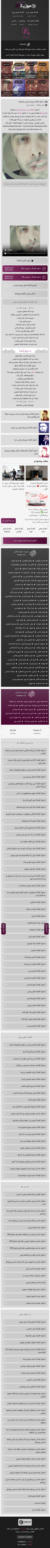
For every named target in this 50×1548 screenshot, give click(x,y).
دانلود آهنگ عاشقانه (37, 929)
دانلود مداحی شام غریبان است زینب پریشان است (27, 1220)
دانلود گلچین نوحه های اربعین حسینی (31, 1194)
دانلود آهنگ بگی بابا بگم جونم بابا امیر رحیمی (28, 855)
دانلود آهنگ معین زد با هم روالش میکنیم (29, 1120)
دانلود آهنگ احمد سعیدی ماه (34, 1359)
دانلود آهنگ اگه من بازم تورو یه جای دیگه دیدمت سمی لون (27, 762)
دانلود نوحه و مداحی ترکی (36, 1268)
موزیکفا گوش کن (8, 520)
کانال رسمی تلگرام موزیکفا (25, 293)
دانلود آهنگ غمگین (38, 902)
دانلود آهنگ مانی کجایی (36, 1329)
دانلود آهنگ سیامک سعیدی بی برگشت (31, 1065)
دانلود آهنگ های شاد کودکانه (34, 1012)
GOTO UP (27, 1522)
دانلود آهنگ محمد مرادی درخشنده (32, 885)
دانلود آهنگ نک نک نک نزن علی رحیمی (31, 834)
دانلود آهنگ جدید (39, 1510)
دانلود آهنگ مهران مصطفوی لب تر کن (31, 793)
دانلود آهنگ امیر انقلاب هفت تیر (33, 841)
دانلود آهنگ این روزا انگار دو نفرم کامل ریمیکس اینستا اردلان (27, 785)
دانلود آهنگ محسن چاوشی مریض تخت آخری (29, 1161)
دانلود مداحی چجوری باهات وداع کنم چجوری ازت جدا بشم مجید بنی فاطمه (26, 1431)
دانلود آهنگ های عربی (37, 971)
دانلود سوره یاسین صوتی (36, 1303)
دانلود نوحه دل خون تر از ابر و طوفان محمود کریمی (26, 1403)
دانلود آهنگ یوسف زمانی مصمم (31, 101)
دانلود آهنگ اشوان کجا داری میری (32, 1322)
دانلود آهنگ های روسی (36, 991)
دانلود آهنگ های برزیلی (36, 1005)
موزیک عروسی (40, 1503)
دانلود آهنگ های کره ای (36, 984)
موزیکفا (25, 5)
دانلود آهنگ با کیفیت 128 (31, 277)
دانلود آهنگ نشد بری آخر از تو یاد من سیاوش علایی (26, 848)
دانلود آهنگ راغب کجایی (36, 1379)
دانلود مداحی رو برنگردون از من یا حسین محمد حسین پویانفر (25, 1481)
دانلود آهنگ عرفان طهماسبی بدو (33, 1141)
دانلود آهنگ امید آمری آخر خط (34, 800)
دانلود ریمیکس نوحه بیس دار (34, 1275)
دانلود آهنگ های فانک (37, 1099)
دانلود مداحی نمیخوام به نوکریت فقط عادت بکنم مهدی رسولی (27, 1451)
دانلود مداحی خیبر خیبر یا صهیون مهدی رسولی (28, 1168)
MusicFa (23, 44)
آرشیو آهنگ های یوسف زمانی (25, 285)
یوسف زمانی (21, 109)
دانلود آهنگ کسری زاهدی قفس (33, 1086)
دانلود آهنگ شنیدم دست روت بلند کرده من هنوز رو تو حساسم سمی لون (26, 877)
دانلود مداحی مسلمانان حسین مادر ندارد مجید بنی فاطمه (26, 1421)
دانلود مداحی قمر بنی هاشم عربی (33, 1255)
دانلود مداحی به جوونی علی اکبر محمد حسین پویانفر (26, 1262)
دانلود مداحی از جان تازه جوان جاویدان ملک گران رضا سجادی (26, 1212)
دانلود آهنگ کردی (39, 916)
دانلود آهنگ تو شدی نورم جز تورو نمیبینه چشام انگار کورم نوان (25, 1351)
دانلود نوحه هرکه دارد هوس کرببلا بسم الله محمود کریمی (26, 1395)
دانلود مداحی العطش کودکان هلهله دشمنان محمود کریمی (26, 1412)
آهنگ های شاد (43, 530)
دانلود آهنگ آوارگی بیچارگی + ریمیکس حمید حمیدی (26, 814)
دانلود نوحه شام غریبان (37, 1227)
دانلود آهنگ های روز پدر (36, 1026)
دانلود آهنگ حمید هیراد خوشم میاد (32, 1175)
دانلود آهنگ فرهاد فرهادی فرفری (33, 1342)
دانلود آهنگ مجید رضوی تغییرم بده (32, 1127)
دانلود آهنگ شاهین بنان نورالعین (32, 1386)
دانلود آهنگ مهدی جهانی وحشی (33, 1366)
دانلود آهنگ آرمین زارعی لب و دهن (32, 1134)
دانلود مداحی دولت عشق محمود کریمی (31, 1458)
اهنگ (19, 113)
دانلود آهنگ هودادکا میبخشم (34, 821)
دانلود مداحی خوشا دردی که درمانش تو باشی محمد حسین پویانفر (26, 1441)
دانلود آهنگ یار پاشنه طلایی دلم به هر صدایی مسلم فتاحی (25, 752)
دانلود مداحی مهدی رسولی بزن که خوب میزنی (28, 1113)
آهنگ (32, 105)
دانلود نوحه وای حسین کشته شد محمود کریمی (27, 1472)
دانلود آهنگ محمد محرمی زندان (33, 1079)
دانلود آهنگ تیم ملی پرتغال (35, 869)
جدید (28, 109)
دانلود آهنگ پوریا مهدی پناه (34, 862)
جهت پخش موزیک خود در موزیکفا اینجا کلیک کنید (25, 55)
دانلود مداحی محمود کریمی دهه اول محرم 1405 (27, 1241)
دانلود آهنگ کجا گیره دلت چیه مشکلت (31, 807)
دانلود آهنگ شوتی (38, 950)
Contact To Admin (25, 1537)
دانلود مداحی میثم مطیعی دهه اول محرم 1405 (28, 1248)
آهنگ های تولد (31, 530)
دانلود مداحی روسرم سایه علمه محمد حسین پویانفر (26, 1489)
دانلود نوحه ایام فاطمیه (36, 923)
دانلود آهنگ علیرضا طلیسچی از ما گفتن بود (29, 1106)
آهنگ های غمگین (19, 530)
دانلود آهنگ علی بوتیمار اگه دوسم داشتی (29, 1093)
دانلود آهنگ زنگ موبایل (36, 943)
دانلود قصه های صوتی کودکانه (33, 1019)
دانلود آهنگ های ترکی (37, 936)
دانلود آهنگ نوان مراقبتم (36, 1335)
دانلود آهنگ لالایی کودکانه (35, 957)
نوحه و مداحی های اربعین (36, 1282)
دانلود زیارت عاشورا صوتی (36, 1296)
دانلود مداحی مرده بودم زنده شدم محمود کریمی (27, 1465)
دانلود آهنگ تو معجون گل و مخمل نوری (30, 827)
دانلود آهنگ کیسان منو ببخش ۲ (33, 1373)
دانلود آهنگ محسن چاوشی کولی (33, 1148)
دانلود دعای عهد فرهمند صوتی (34, 1289)
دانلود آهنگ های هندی (36, 998)
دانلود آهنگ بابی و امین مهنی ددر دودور (30, 1058)
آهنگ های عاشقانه (7, 530)
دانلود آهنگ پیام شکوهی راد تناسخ (32, 1155)
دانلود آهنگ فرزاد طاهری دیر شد (33, 1072)
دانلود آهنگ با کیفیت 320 (31, 268)
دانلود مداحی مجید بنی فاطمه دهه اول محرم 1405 (26, 1234)
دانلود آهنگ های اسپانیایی (35, 978)
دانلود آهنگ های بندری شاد (35, 964)
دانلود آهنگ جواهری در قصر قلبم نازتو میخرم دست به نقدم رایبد (26, 894)
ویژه (27, 105)
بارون (33, 372)
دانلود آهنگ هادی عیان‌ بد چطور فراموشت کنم (28, 770)
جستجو (26, 37)
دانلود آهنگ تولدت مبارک (36, 909)
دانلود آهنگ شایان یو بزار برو (34, 776)
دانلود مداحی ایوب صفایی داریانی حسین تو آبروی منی (26, 1203)
